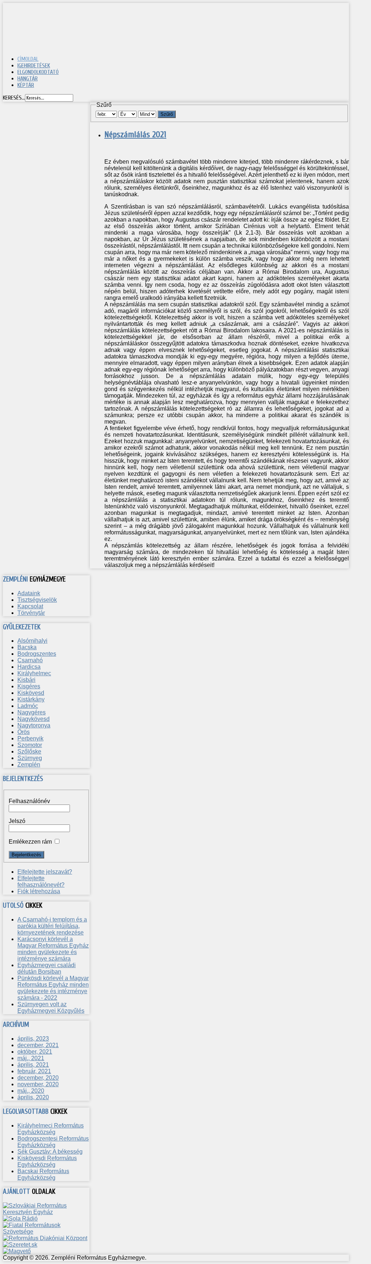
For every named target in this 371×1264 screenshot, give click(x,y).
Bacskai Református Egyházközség (43, 1174)
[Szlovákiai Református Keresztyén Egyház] (46, 1212)
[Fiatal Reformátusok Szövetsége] (46, 1232)
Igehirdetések (33, 65)
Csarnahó (30, 660)
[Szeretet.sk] (20, 1245)
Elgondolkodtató (38, 72)
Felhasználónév (29, 801)
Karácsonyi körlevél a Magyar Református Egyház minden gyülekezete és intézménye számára (53, 949)
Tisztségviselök (37, 600)
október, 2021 (34, 1052)
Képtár (25, 85)
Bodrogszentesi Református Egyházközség (53, 1141)
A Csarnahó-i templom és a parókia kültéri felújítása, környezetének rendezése (52, 926)
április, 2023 (33, 1039)
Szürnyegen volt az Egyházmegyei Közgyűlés (50, 1007)
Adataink (28, 593)
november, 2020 (38, 1084)
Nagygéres (31, 712)
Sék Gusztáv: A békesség (50, 1151)
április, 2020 (33, 1097)
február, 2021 (34, 1071)
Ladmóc (27, 706)
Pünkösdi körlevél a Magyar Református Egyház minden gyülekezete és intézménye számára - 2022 (53, 988)
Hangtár (27, 78)
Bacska (27, 647)
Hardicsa (29, 667)
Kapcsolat (30, 606)
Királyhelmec (34, 673)
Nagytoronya (33, 725)
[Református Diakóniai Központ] (45, 1238)
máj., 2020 (30, 1091)
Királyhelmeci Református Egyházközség (50, 1128)
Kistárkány (31, 699)
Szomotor (29, 745)
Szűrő (167, 114)
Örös (23, 732)
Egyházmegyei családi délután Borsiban (46, 968)
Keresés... (14, 98)
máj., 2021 (30, 1058)
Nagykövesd (33, 719)
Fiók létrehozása (38, 891)
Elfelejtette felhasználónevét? (40, 881)
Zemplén (28, 764)
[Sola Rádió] (20, 1218)
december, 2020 (38, 1078)
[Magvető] (17, 1251)
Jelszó (17, 821)
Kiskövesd (30, 693)
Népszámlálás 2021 (135, 134)
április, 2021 (33, 1065)
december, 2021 (38, 1045)
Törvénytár (31, 613)
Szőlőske (29, 751)
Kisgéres (28, 686)
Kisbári (26, 680)
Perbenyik (30, 738)
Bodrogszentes (36, 654)
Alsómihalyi (32, 641)
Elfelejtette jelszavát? (44, 872)
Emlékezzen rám (30, 842)
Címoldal (27, 59)
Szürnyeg (29, 758)
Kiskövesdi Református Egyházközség (47, 1161)
